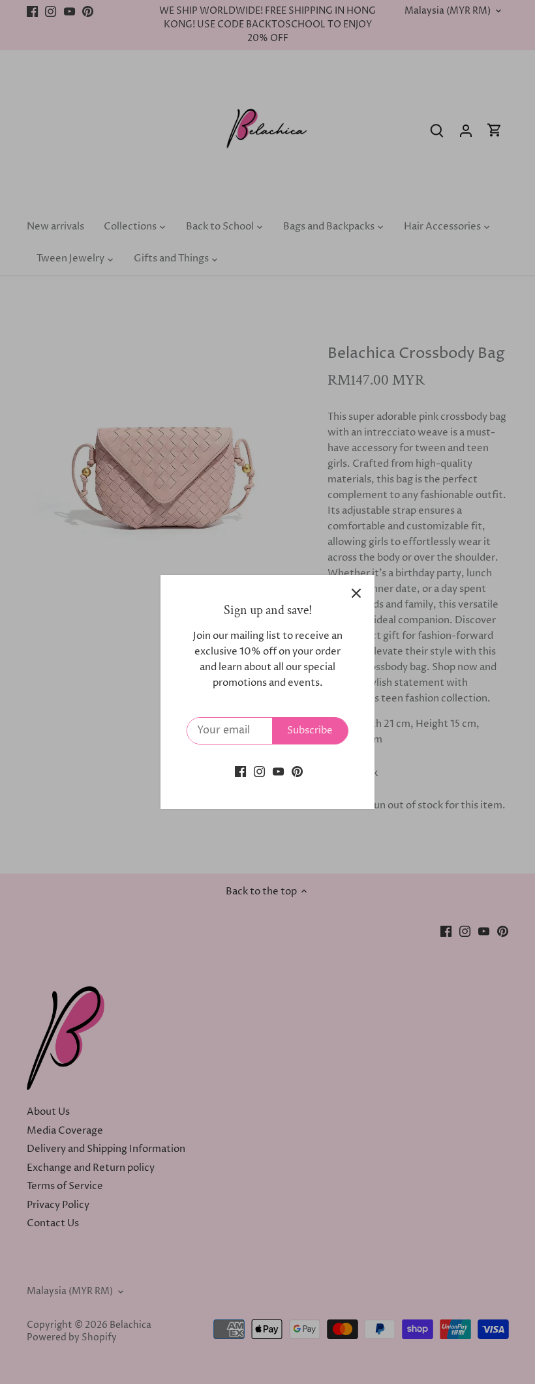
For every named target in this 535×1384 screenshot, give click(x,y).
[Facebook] (240, 771)
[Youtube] (278, 771)
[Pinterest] (297, 771)
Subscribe (310, 730)
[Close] (356, 593)
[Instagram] (259, 771)
